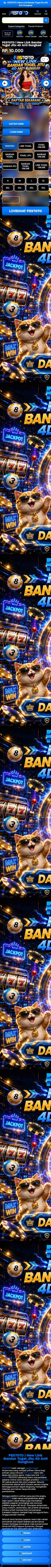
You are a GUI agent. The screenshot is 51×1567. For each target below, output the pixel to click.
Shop (4, 14)
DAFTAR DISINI (16, 124)
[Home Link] (18, 13)
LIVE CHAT (27, 1560)
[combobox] (23, 20)
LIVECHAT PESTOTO (25, 211)
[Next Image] (46, 83)
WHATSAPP (27, 1553)
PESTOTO (6, 1468)
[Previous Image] (5, 83)
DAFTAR (27, 1547)
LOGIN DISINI (16, 132)
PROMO (27, 1533)
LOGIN (27, 1540)
